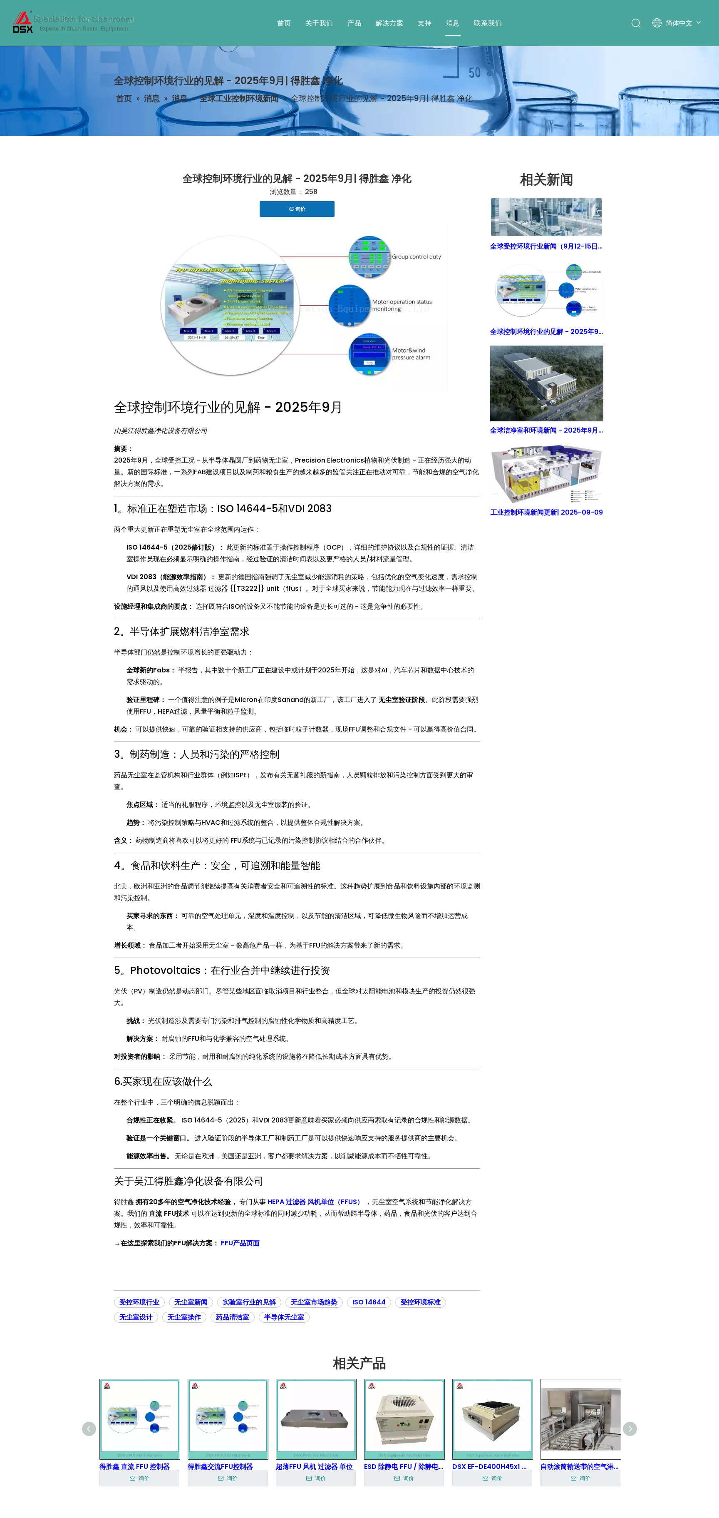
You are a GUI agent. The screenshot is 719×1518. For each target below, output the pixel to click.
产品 (354, 22)
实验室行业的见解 (249, 1302)
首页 (284, 22)
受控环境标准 (421, 1302)
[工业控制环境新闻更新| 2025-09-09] (546, 474)
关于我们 (319, 22)
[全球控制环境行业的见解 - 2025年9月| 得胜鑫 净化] (546, 291)
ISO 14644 (369, 1302)
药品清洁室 (232, 1317)
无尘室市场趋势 (314, 1302)
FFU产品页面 (240, 1243)
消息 (453, 22)
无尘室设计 (136, 1317)
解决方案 (390, 22)
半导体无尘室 (284, 1317)
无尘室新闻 (191, 1302)
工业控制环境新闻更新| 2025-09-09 (547, 512)
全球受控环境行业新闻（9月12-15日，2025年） (546, 246)
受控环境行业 (139, 1302)
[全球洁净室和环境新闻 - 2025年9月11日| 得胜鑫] (546, 383)
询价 (143, 1478)
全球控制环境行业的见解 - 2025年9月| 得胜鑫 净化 (546, 331)
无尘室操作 (184, 1317)
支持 (425, 22)
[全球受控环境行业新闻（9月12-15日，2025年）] (546, 217)
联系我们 (488, 22)
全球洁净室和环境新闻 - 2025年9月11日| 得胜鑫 (546, 430)
